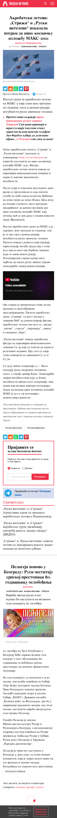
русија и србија (15, 771)
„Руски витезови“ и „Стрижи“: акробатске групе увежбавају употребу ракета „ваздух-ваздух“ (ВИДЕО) (25, 529)
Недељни (15, 468)
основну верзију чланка (29, 787)
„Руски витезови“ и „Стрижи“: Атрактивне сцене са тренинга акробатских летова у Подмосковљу (27, 512)
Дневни (28, 468)
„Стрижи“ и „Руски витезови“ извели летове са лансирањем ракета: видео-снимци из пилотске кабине (28, 545)
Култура (28, 587)
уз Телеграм (23, 139)
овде (23, 813)
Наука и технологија (28, 43)
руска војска (13, 428)
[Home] (5, 3)
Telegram (41, 94)
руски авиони (36, 428)
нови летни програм (31, 157)
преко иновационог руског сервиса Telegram (25, 121)
